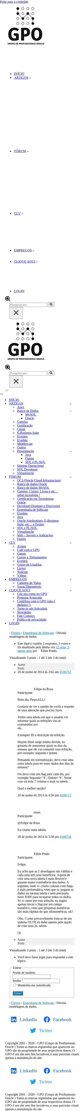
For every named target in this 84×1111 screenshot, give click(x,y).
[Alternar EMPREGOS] (71, 579)
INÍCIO (19, 73)
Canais (21, 553)
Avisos (21, 546)
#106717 (65, 795)
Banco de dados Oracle (32, 484)
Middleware (25, 443)
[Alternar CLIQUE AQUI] (71, 590)
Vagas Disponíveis (29, 586)
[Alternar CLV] (71, 543)
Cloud (21, 429)
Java (28, 454)
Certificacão (25, 425)
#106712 (65, 672)
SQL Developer (27, 469)
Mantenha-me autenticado (34, 985)
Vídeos (21, 575)
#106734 (65, 836)
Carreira (22, 421)
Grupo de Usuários (29, 564)
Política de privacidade (31, 619)
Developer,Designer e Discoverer (38, 506)
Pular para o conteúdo (14, 1)
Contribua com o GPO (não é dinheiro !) (36, 603)
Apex (20, 407)
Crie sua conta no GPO (32, 594)
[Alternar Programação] (71, 451)
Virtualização (25, 473)
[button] (30, 78)
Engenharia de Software (32, 509)
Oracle (29, 418)
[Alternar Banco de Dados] (71, 411)
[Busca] (7, 300)
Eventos (22, 436)
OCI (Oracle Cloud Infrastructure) (39, 480)
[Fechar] (16, 313)
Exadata (22, 440)
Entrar (17, 993)
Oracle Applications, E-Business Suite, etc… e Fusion (38, 522)
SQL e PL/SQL (35, 462)
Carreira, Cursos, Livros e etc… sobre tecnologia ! (37, 493)
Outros (21, 447)
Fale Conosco (26, 616)
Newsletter (24, 612)
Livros (21, 568)
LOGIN (19, 291)
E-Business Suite (28, 432)
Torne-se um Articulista (32, 608)
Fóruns (15, 633)
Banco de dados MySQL (33, 487)
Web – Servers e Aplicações (35, 535)
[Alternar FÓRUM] (71, 477)
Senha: (17, 980)
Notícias (22, 572)
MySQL (30, 414)
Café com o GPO (28, 550)
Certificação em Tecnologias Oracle (35, 500)
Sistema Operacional (30, 465)
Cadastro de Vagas (29, 583)
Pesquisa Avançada (29, 597)
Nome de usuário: (24, 972)
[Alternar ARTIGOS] (71, 403)
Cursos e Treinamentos (31, 557)
